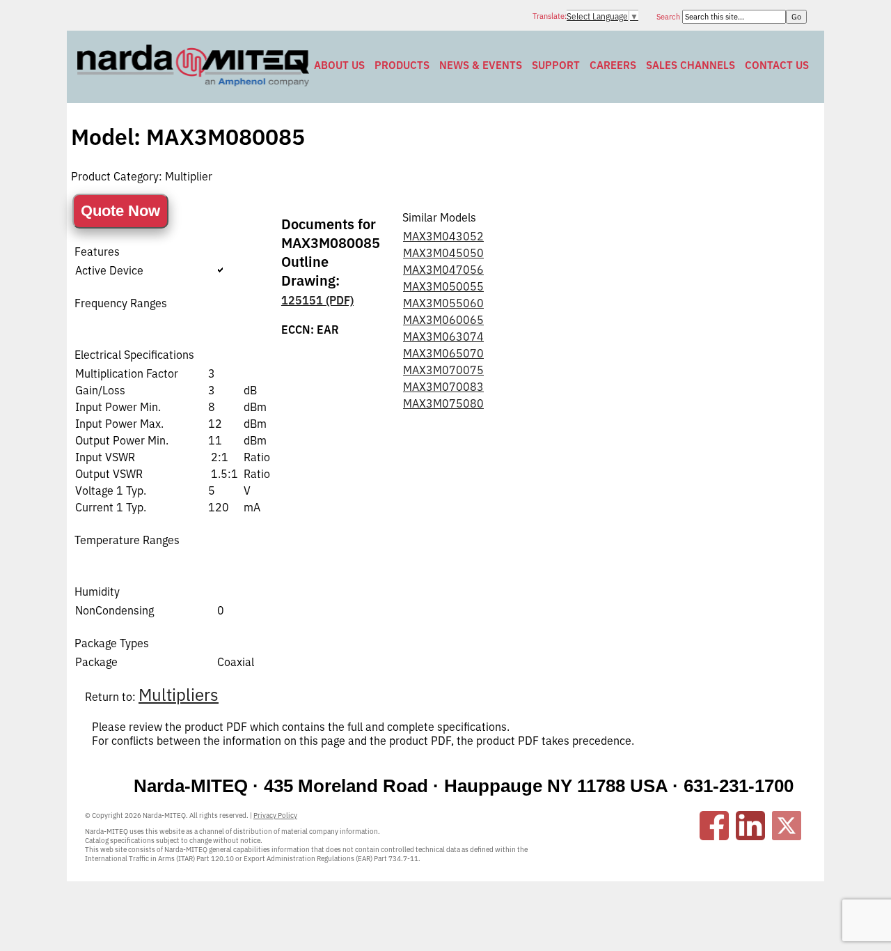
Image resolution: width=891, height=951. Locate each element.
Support (556, 65)
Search (669, 17)
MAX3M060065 (443, 320)
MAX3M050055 (443, 286)
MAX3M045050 (443, 253)
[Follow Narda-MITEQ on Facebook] (714, 825)
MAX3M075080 (443, 403)
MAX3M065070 (443, 353)
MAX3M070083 (443, 387)
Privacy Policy (275, 815)
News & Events (480, 65)
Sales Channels (690, 65)
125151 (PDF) (317, 300)
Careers (613, 65)
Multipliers (179, 694)
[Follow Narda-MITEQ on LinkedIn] (750, 825)
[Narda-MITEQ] (193, 82)
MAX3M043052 (443, 236)
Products (401, 65)
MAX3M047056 (443, 270)
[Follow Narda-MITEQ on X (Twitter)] (786, 825)
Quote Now (120, 210)
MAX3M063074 (443, 336)
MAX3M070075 (443, 370)
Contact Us (777, 65)
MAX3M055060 (443, 303)
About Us (339, 65)
